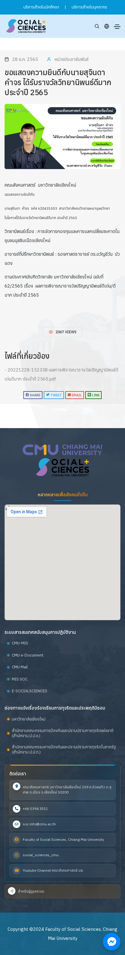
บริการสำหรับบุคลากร (89, 7)
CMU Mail (20, 667)
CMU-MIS (20, 643)
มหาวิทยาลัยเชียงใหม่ (29, 719)
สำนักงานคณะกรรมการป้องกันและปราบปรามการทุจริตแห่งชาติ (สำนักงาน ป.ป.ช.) (62, 733)
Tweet (55, 395)
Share (34, 395)
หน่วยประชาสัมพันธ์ (71, 59)
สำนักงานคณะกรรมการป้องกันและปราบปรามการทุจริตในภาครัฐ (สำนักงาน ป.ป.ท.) (64, 749)
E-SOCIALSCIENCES (29, 691)
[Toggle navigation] (117, 27)
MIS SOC (20, 679)
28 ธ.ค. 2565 (25, 59)
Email (76, 395)
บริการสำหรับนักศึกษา (41, 7)
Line (95, 395)
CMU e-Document (27, 655)
